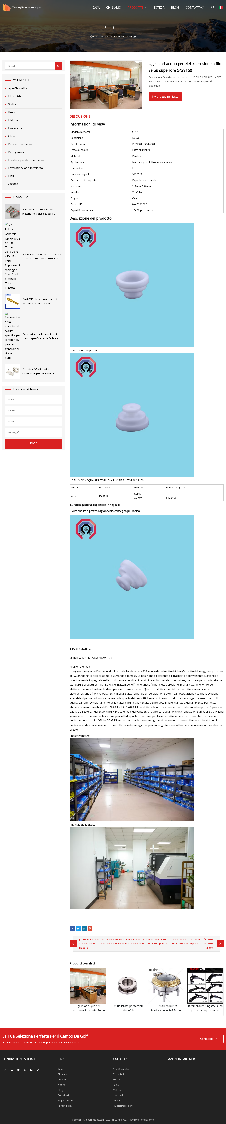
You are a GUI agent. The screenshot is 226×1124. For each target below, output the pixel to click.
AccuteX (13, 184)
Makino (13, 120)
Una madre (119, 36)
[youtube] (24, 1070)
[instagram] (31, 1070)
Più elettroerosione (20, 144)
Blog (175, 7)
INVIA (33, 443)
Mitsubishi (14, 96)
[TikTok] (38, 1070)
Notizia (158, 7)
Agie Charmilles (17, 88)
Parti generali (16, 152)
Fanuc (12, 112)
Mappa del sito (66, 1100)
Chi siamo (113, 7)
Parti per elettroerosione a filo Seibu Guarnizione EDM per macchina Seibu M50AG (193, 943)
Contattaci (195, 7)
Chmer (12, 136)
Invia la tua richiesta (165, 96)
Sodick (12, 104)
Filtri (11, 176)
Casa (96, 7)
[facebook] (4, 1070)
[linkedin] (11, 1070)
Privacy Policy (65, 1105)
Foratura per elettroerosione (26, 160)
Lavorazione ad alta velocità (25, 168)
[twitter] (18, 1070)
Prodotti (135, 7)
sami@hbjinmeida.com (142, 1119)
